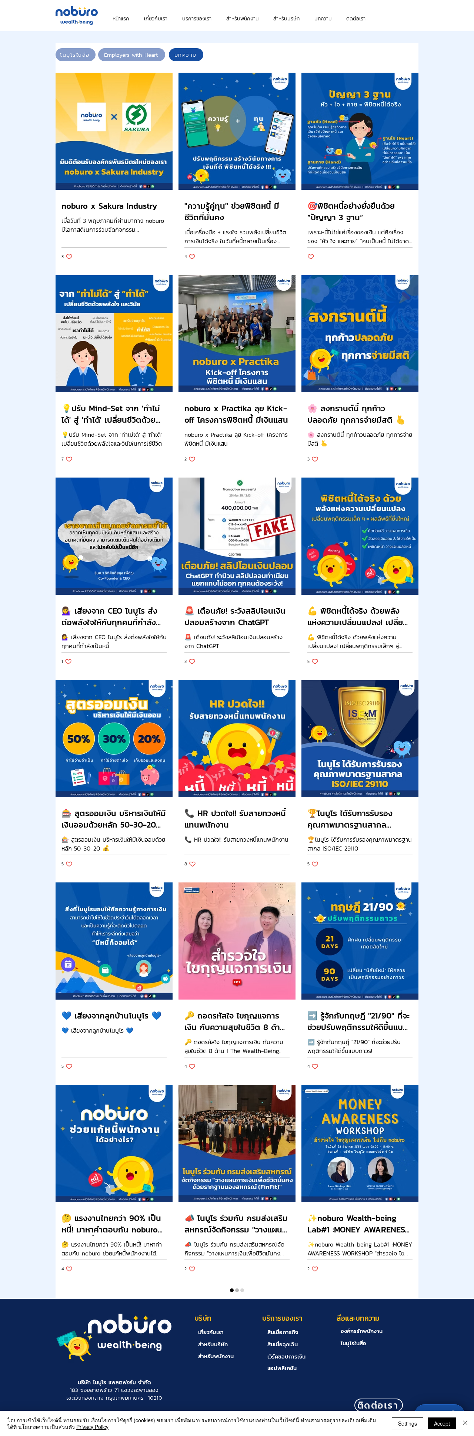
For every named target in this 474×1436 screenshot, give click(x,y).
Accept (442, 1423)
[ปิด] (465, 1423)
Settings (407, 1423)
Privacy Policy (92, 1426)
